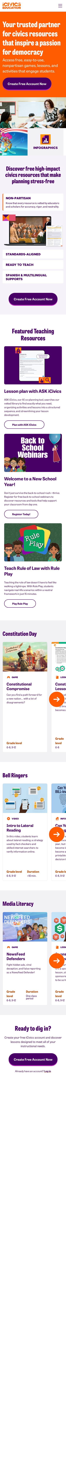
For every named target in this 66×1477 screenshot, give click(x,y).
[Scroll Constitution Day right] (57, 699)
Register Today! (21, 514)
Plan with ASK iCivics (24, 424)
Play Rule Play (20, 603)
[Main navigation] (60, 6)
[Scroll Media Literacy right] (57, 961)
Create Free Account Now (27, 83)
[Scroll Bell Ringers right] (57, 834)
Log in (47, 1071)
